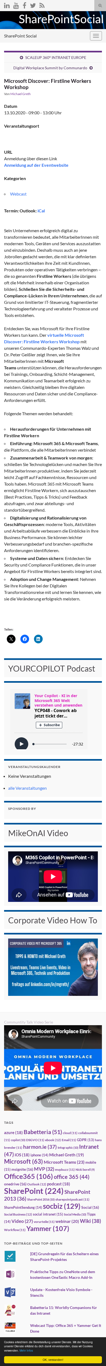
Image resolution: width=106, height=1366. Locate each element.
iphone (39, 1155)
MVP (44, 1169)
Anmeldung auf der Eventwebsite (36, 165)
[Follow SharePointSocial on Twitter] (33, 4)
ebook (53, 1140)
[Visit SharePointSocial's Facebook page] (24, 4)
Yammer (47, 1228)
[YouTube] (16, 4)
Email (69, 1140)
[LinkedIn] (7, 4)
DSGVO (35, 1140)
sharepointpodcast (72, 1199)
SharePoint (34, 1190)
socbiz (61, 1206)
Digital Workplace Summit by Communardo (50, 67)
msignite (22, 1169)
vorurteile (44, 1222)
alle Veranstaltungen (27, 788)
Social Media (75, 1214)
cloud (70, 1133)
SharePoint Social (20, 35)
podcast (58, 1184)
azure (13, 1132)
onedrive (15, 1184)
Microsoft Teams (64, 1161)
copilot (18, 1140)
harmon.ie (40, 1147)
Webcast (18, 193)
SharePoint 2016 (41, 1199)
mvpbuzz (65, 1169)
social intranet (48, 1214)
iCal (41, 210)
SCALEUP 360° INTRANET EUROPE (55, 57)
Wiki (90, 1221)
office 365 (71, 1177)
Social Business (18, 1214)
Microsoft (23, 1161)
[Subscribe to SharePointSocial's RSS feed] (42, 4)
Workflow (15, 1230)
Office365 (28, 1176)
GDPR (85, 1140)
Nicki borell (85, 1169)
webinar (67, 1221)
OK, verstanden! (53, 1360)
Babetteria (43, 1132)
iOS (22, 1155)
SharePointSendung (23, 1207)
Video (22, 1221)
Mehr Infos (26, 1350)
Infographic (68, 1147)
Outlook (36, 1184)
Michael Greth (20, 94)
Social (90, 1207)
